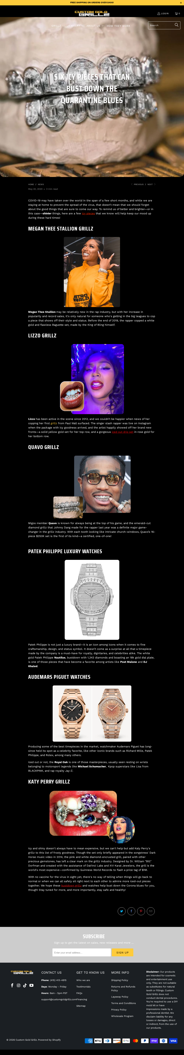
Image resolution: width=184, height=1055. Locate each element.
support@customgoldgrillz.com (58, 999)
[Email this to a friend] (151, 911)
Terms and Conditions (123, 1003)
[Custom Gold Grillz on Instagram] (18, 985)
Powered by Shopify (49, 1039)
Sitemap (81, 1006)
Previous (138, 184)
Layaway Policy (119, 996)
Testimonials (83, 986)
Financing (81, 999)
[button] (58, 25)
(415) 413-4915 (58, 980)
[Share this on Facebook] (131, 911)
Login (165, 13)
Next (150, 184)
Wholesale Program (122, 1016)
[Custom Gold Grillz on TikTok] (25, 985)
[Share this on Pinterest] (141, 911)
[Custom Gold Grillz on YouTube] (31, 985)
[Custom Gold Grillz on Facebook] (12, 985)
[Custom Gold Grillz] (92, 14)
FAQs (79, 993)
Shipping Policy (119, 980)
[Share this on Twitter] (122, 911)
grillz (54, 423)
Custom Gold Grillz (26, 1039)
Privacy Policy (118, 1009)
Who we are (83, 980)
